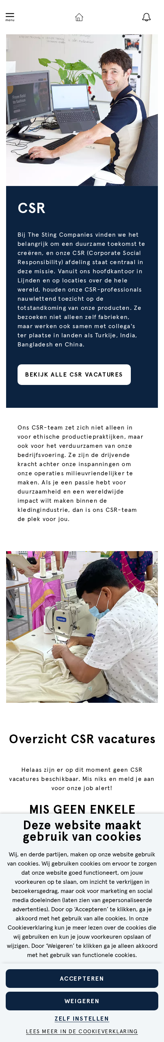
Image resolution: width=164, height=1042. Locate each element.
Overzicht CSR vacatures (82, 740)
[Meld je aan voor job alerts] (146, 17)
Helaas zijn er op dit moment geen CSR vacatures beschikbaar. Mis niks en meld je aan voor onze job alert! (81, 779)
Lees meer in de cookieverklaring (82, 1031)
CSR (32, 208)
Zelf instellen (82, 1018)
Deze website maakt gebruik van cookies (82, 831)
